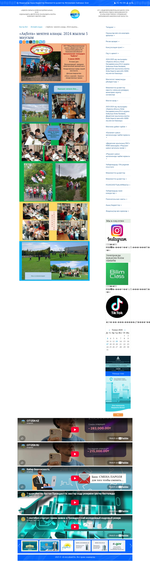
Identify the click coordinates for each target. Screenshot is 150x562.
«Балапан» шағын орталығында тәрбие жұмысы (118, 134)
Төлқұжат (110, 27)
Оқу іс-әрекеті (112, 53)
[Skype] (40, 42)
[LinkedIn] (33, 42)
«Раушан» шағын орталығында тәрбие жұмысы (118, 155)
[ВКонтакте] (20, 42)
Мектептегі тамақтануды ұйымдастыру (116, 80)
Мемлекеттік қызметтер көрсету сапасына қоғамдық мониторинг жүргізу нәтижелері (117, 91)
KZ (118, 3)
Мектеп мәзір (111, 101)
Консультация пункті (114, 47)
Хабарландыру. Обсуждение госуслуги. (117, 166)
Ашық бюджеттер (37, 3)
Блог (87, 3)
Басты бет (23, 27)
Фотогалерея (70, 3)
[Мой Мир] (27, 42)
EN (124, 3)
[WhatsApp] (37, 42)
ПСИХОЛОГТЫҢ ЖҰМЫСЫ (117, 185)
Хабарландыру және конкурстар (114, 192)
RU (121, 3)
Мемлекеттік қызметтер (54, 3)
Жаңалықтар (24, 3)
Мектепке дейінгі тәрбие (116, 127)
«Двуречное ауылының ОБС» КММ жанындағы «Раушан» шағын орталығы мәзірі (118, 145)
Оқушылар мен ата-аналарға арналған (117, 34)
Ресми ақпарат (112, 41)
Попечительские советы (116, 199)
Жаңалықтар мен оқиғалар (117, 211)
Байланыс (80, 3)
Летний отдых (36, 27)
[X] (30, 42)
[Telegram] (43, 42)
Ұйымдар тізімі (118, 374)
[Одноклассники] (24, 42)
